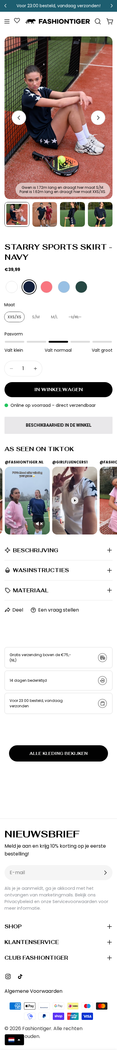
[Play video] (74, 500)
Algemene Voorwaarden (33, 991)
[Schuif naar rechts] (98, 118)
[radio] (11, 286)
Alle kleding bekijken (58, 753)
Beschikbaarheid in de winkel (59, 425)
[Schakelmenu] (7, 21)
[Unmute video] (39, 524)
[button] (14, 1039)
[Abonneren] (105, 872)
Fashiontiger (36, 1028)
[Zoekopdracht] (98, 21)
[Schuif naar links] (19, 118)
